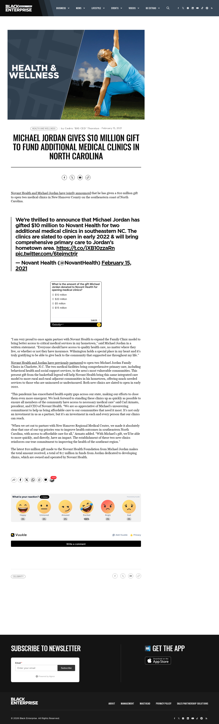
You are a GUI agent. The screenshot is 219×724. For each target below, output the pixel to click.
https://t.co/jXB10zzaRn (85, 248)
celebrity (18, 576)
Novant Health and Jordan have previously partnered (47, 363)
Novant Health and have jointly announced (51, 193)
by (80, 128)
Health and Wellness (43, 128)
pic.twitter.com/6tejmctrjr (46, 253)
